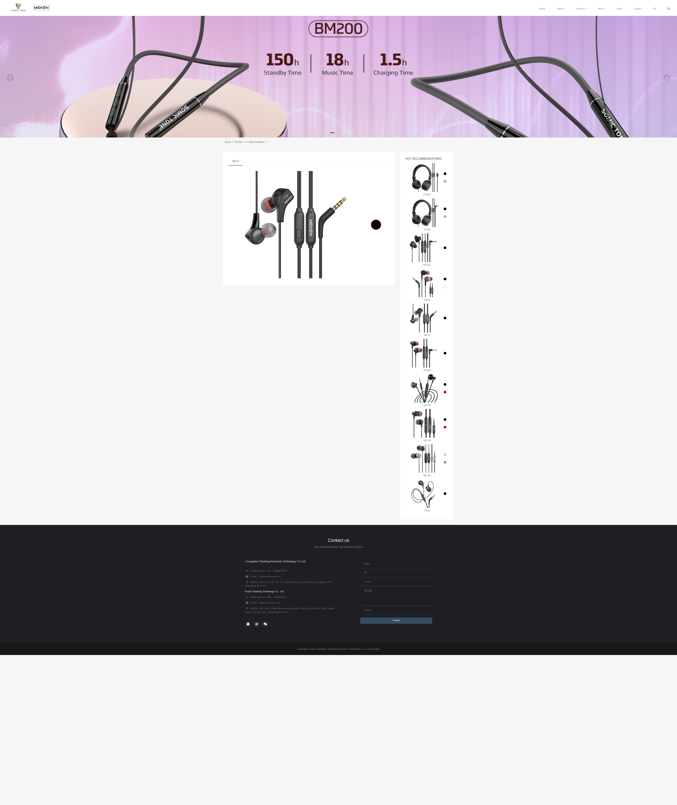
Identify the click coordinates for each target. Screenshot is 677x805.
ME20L (427, 265)
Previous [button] (10, 77)
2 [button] (332, 132)
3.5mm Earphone (255, 142)
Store (619, 8)
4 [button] (345, 132)
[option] (338, 75)
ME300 (427, 405)
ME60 (427, 300)
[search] (669, 9)
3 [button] (338, 132)
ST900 (427, 229)
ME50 (235, 161)
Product (581, 8)
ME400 (427, 370)
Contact (637, 8)
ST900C (427, 194)
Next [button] (666, 77)
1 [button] (326, 132)
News (601, 8)
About (560, 8)
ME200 (427, 440)
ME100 (427, 475)
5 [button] (351, 132)
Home (542, 8)
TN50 (427, 510)
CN (654, 8)
